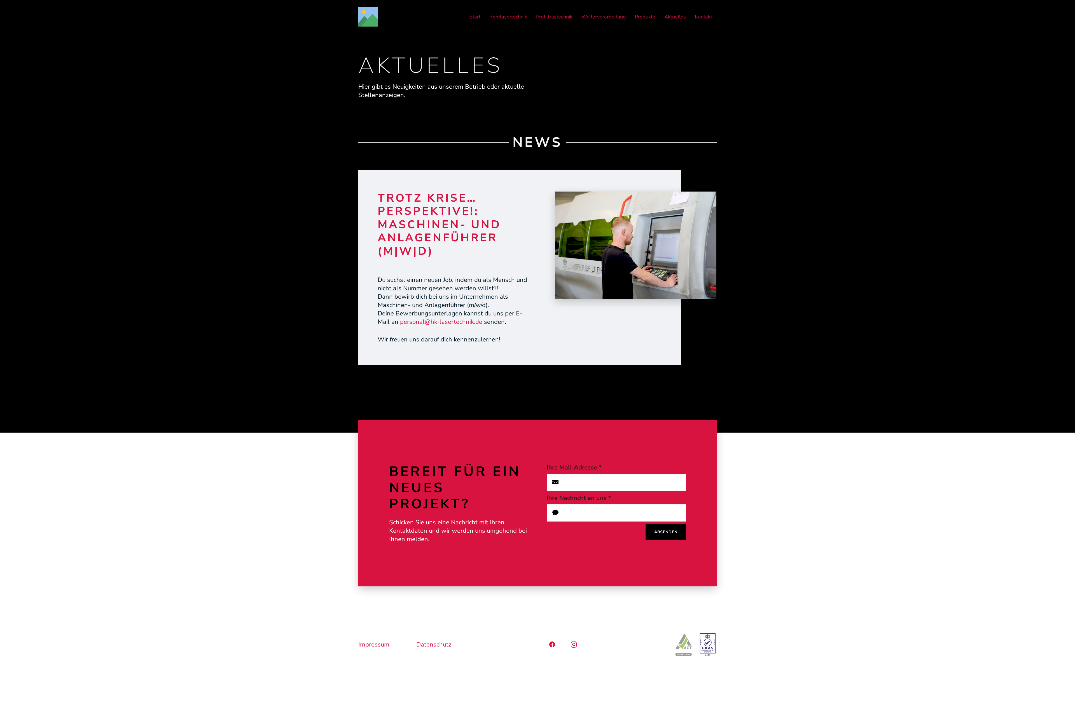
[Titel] (368, 17)
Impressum (373, 644)
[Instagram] (573, 644)
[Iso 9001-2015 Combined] (696, 644)
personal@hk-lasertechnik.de (441, 322)
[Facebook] (552, 644)
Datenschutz (433, 644)
